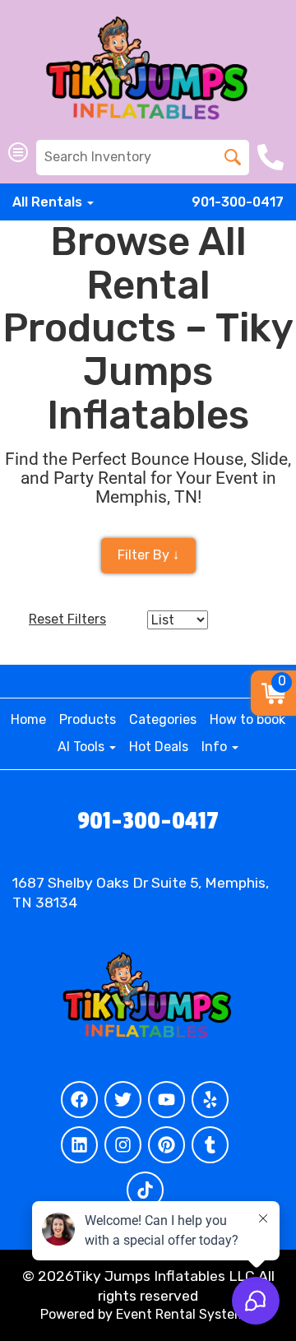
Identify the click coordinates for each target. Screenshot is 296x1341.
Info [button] (215, 746)
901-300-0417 (238, 202)
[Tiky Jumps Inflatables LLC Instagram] (122, 1144)
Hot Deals (158, 746)
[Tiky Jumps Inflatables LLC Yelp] (210, 1099)
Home (28, 719)
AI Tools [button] (83, 746)
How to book (247, 719)
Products (87, 719)
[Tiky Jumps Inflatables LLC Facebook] (79, 1099)
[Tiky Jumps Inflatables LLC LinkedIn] (79, 1144)
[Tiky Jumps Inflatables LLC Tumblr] (210, 1144)
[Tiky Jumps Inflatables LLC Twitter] (122, 1099)
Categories (163, 719)
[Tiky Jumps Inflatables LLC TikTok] (145, 1190)
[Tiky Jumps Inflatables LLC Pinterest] (166, 1144)
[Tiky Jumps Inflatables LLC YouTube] (166, 1099)
